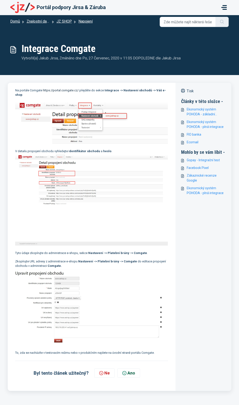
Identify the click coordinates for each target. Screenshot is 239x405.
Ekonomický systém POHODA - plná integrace (205, 124)
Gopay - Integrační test (203, 160)
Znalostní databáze (42, 21)
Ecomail (192, 142)
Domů (15, 21)
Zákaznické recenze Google (202, 178)
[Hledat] (222, 22)
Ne (107, 373)
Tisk (190, 91)
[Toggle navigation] (224, 7)
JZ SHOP (64, 21)
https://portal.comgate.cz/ (61, 90)
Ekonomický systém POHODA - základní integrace (201, 112)
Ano (131, 373)
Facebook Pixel (198, 168)
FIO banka (194, 134)
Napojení (85, 21)
